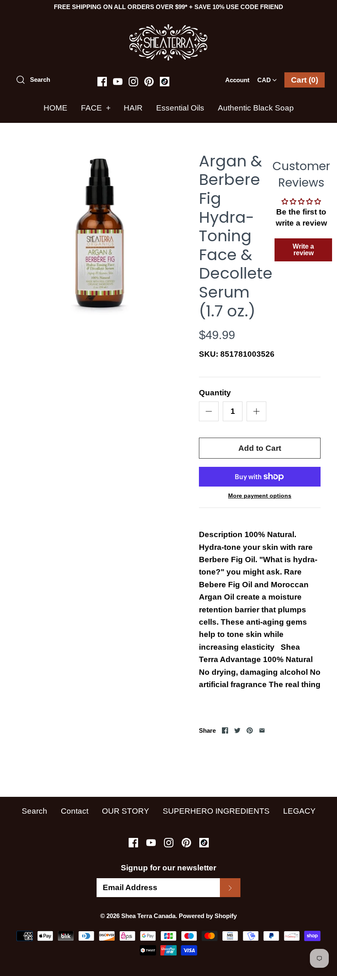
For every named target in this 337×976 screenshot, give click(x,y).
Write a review (303, 249)
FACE (96, 108)
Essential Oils (180, 108)
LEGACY (299, 811)
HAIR (133, 108)
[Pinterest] (149, 81)
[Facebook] (102, 81)
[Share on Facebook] (225, 730)
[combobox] (267, 77)
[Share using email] (262, 730)
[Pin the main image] (250, 730)
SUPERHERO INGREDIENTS (216, 811)
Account (237, 79)
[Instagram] (133, 81)
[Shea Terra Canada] (168, 27)
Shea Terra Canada (148, 915)
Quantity (215, 392)
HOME (55, 108)
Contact (74, 811)
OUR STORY (125, 811)
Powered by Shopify (208, 915)
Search (34, 811)
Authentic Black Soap (256, 108)
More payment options (259, 495)
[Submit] (230, 887)
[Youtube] (117, 81)
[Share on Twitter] (237, 730)
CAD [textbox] (268, 77)
